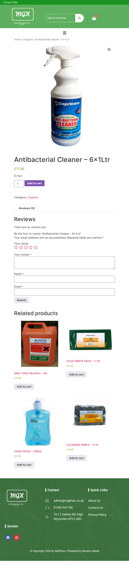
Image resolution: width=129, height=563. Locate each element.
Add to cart (34, 183)
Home (17, 39)
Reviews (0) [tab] (27, 208)
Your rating (21, 243)
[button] (64, 33)
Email (18, 286)
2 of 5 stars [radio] (21, 247)
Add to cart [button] (24, 386)
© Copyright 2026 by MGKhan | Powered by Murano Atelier (64, 551)
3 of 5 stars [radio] (26, 247)
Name (19, 273)
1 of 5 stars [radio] (16, 247)
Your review (22, 254)
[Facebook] (8, 538)
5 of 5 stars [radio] (36, 247)
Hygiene (28, 39)
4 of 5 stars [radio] (31, 247)
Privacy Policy (10, 2)
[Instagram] (17, 538)
